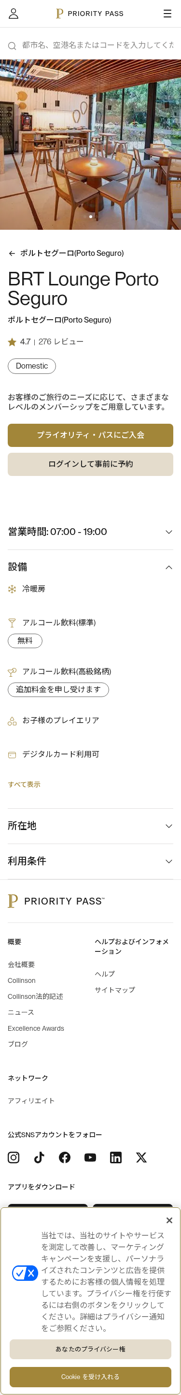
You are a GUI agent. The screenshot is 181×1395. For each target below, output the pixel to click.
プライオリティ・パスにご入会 (90, 435)
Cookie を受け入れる (90, 1377)
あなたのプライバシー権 (90, 1349)
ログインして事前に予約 (90, 464)
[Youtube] (90, 1157)
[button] (85, 216)
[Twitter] (141, 1157)
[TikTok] (39, 1157)
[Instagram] (13, 1157)
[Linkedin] (116, 1157)
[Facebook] (64, 1157)
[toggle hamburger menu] (167, 13)
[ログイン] (13, 13)
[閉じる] (169, 1220)
